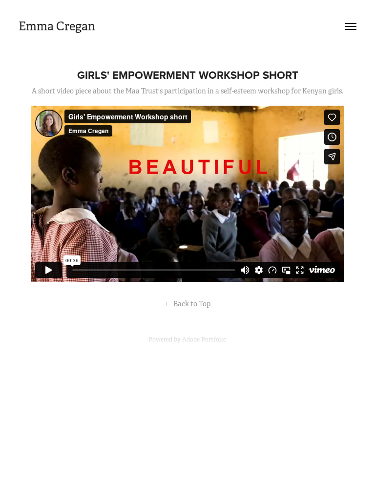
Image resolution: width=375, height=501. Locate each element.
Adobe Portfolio (204, 339)
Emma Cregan (57, 26)
